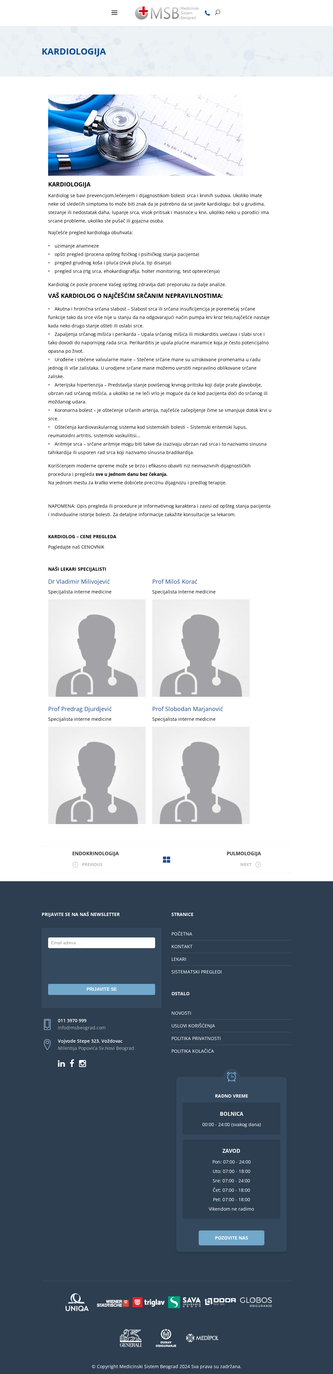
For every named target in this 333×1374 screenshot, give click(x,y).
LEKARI (178, 959)
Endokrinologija (95, 853)
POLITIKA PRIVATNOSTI (196, 1038)
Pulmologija (244, 853)
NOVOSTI (181, 1013)
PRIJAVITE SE (102, 989)
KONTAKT (182, 946)
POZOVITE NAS (231, 1238)
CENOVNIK (92, 547)
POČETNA (181, 934)
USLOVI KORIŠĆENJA (193, 1026)
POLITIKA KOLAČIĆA (192, 1051)
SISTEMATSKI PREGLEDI (196, 972)
